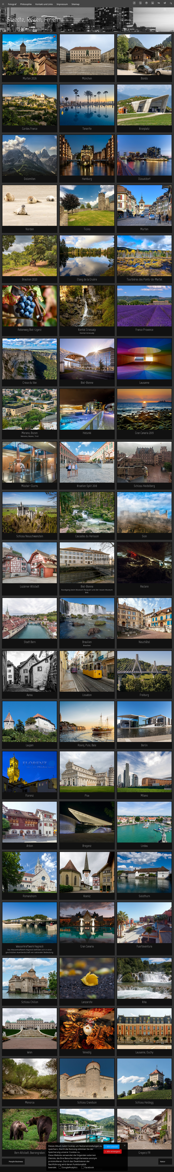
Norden (30, 229)
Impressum (62, 4)
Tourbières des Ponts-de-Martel (144, 279)
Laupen (29, 745)
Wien (29, 1052)
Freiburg (144, 695)
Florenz (29, 795)
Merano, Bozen (30, 433)
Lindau (144, 846)
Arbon (29, 846)
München (87, 78)
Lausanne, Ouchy (144, 1052)
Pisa (87, 795)
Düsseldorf (144, 179)
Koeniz (87, 896)
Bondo (144, 78)
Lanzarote (87, 1002)
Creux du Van (30, 382)
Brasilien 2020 (29, 279)
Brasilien (87, 642)
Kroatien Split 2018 (87, 486)
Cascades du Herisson (87, 536)
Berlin (144, 745)
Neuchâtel (144, 642)
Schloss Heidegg (144, 1102)
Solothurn (144, 896)
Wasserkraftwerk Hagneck (29, 946)
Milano (144, 795)
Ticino (87, 229)
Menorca (29, 1102)
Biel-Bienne (87, 382)
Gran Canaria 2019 (144, 433)
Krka (144, 1002)
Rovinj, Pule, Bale (87, 745)
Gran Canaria (87, 946)
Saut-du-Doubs (87, 1153)
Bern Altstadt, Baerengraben (29, 1153)
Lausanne (144, 382)
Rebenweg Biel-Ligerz (30, 330)
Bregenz (86, 846)
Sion (144, 536)
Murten (144, 229)
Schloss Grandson (87, 1102)
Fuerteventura (144, 946)
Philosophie (26, 4)
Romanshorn (29, 896)
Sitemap (75, 4)
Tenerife (86, 128)
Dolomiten (29, 179)
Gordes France (29, 128)
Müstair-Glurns (29, 486)
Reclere (144, 586)
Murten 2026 (30, 78)
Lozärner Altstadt (29, 586)
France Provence (144, 330)
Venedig (87, 1052)
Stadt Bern (30, 642)
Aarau (30, 695)
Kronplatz (144, 128)
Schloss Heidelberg (144, 486)
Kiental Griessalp (87, 330)
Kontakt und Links (44, 4)
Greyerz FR (144, 1153)
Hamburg (87, 179)
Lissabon (87, 695)
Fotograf (12, 4)
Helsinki (87, 433)
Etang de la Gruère (87, 279)
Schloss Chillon (29, 1002)
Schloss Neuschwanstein (29, 536)
